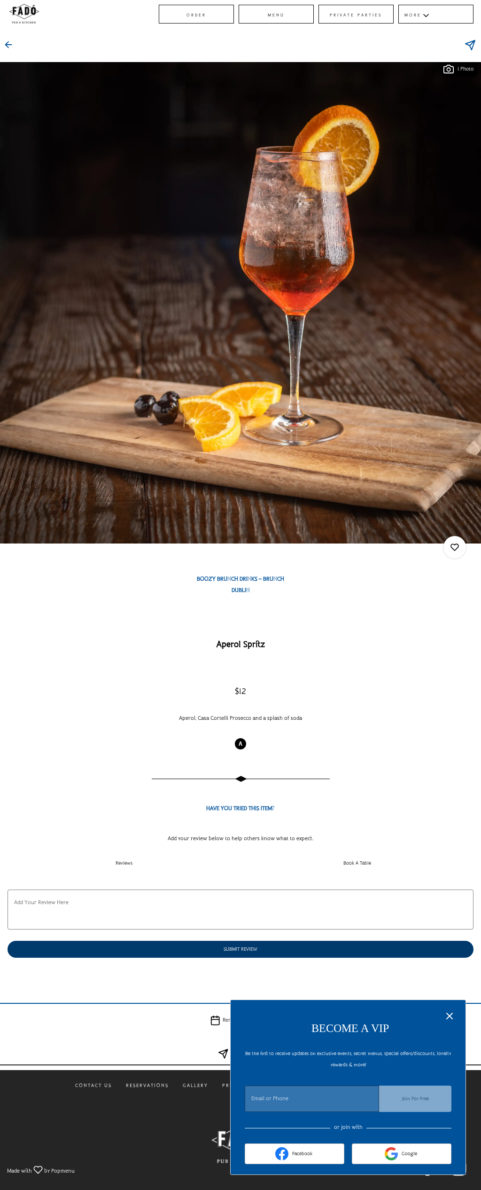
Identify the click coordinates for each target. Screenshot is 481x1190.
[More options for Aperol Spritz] (454, 547)
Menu (276, 15)
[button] (435, 14)
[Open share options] (470, 45)
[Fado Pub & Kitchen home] (50, 14)
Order (196, 15)
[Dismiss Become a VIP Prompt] (449, 1016)
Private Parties (356, 15)
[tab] (124, 863)
